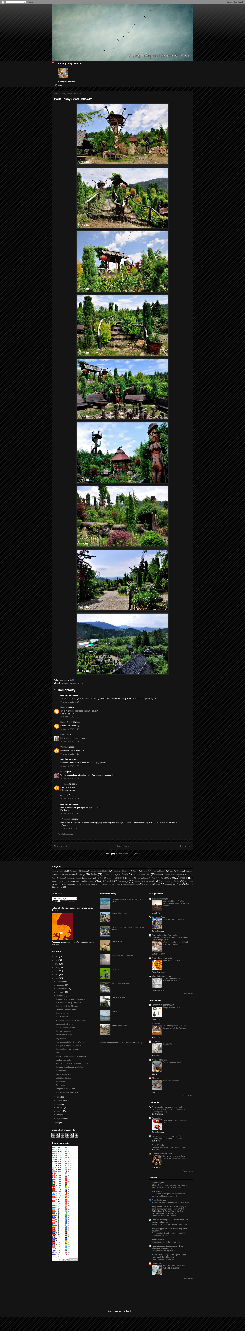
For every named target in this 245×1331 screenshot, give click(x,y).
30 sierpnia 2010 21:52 (69, 814)
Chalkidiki (106, 871)
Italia (78, 874)
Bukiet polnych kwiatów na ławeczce (71, 1056)
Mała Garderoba (159, 1200)
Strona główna (123, 846)
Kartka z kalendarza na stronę (129, 1042)
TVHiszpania (65, 819)
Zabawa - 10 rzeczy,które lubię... (69, 1002)
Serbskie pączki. (119, 941)
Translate (71, 901)
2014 (57, 964)
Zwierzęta (58, 887)
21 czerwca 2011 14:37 (69, 828)
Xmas (157, 884)
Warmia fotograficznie (161, 976)
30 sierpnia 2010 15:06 (69, 766)
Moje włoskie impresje (162, 958)
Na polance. (61, 1085)
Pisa (153, 878)
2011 (57, 975)
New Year (99, 878)
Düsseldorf (126, 871)
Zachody (168, 884)
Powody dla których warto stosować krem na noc (170, 1202)
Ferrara (154, 871)
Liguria (158, 874)
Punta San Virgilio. (119, 1025)
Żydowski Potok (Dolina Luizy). (125, 983)
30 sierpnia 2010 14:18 (69, 754)
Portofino (55, 881)
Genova (180, 871)
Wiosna (135, 884)
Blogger (133, 1311)
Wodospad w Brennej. (65, 1024)
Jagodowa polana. (63, 1078)
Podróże (72, 683)
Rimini (78, 881)
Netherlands (88, 878)
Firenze (162, 871)
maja (59, 1104)
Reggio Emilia (67, 881)
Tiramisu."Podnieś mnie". (66, 1010)
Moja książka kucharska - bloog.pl (167, 1107)
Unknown (64, 707)
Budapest (94, 871)
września (61, 992)
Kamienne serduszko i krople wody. (70, 1020)
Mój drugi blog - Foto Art (70, 63)
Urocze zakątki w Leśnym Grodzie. (70, 999)
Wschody (147, 884)
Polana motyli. (62, 1071)
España (144, 871)
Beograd (62, 871)
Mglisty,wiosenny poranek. (123, 955)
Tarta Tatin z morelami (171, 960)
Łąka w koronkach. (64, 1013)
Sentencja (123, 881)
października (62, 989)
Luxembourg (168, 874)
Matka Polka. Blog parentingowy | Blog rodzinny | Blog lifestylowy (169, 1256)
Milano (61, 878)
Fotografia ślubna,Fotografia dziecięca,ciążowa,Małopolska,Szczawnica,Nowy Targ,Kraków (170, 937)
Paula (62, 734)
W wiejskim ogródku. (120, 913)
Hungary (67, 874)
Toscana (85, 884)
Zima (179, 884)
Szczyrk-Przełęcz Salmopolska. (69, 1045)
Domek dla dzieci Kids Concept (164, 1216)
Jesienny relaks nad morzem (163, 1259)
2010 (57, 978)
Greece (58, 874)
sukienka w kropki (160, 899)
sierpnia (60, 996)
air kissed (156, 1023)
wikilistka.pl (157, 1191)
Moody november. (66, 82)
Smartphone (165, 881)
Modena (70, 878)
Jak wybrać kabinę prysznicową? (164, 1251)
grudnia (60, 981)
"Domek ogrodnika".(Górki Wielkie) (70, 1042)
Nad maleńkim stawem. (65, 1028)
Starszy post (185, 846)
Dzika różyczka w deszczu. (67, 1092)
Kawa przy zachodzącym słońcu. (69, 1067)
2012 (57, 971)
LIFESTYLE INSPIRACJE (163, 1005)
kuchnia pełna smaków (162, 1154)
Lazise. (115, 1011)
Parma (145, 878)
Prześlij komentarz (65, 834)
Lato (148, 874)
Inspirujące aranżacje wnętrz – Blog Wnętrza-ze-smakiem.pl (167, 1247)
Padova (130, 878)
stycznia (60, 1118)
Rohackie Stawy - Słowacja (173, 919)
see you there (168, 1044)
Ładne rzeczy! (158, 1240)
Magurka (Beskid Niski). (66, 1089)
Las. (58, 1053)
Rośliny (89, 881)
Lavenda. (116, 969)
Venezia (94, 884)
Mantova (178, 874)
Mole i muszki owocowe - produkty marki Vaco (169, 1224)
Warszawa (116, 884)
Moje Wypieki (158, 1145)
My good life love (159, 1060)
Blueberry (156, 1078)
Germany (189, 871)
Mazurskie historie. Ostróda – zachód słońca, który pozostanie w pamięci (176, 903)
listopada (61, 985)
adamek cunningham (108, 1042)
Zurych (190, 884)
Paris (138, 878)
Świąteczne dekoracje (171, 1007)
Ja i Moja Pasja (158, 917)
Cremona (116, 871)
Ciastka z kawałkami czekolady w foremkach (169, 1147)
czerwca (60, 1100)
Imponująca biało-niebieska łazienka (166, 1242)
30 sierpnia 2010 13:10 (69, 729)
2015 (57, 960)
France (171, 871)
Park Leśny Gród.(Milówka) (67, 1006)
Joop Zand (65, 784)
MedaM (63, 771)
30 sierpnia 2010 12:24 (69, 702)
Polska (80, 683)
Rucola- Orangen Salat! (172, 1062)
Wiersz (125, 884)
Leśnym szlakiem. (63, 1074)
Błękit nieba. (61, 1038)
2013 (57, 967)
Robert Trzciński (67, 722)
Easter (135, 871)
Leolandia (156, 1263)
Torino (78, 884)
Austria (54, 871)
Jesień (94, 874)
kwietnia (60, 1108)
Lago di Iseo (138, 874)
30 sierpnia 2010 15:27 (69, 779)
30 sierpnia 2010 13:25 (69, 742)
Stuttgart (57, 884)
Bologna (83, 871)
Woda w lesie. (62, 1082)
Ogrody (65, 683)
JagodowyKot (158, 1183)
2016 (57, 957)
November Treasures (171, 1080)
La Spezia (106, 874)
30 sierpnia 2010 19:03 (69, 799)
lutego (59, 1115)
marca (60, 1111)
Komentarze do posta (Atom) (128, 853)
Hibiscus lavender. (63, 1031)
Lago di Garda (120, 874)
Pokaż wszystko (188, 993)
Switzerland (68, 884)
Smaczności (149, 881)
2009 (57, 1123)
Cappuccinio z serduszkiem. (67, 1049)
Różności (108, 881)
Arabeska (156, 1118)
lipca (59, 1097)
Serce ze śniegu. (119, 997)
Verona (104, 884)
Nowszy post (60, 846)
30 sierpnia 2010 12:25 (69, 717)
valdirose (156, 1042)
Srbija (176, 881)
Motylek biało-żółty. (64, 1035)
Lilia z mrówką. (62, 1017)
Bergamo (73, 871)
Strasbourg (189, 881)
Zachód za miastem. (64, 1060)
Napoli (78, 878)
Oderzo (109, 878)
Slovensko (137, 881)
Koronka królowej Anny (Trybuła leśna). (72, 1064)
